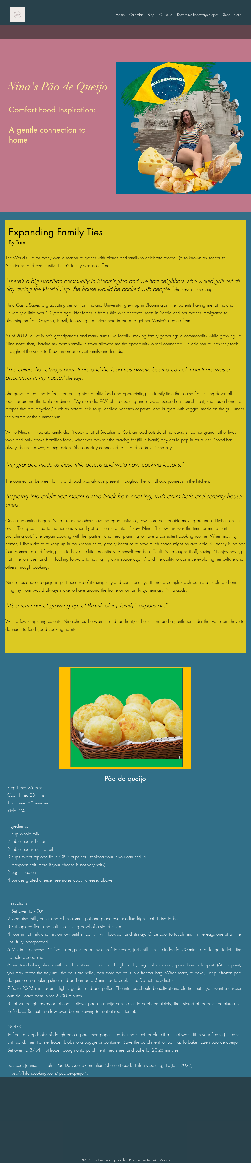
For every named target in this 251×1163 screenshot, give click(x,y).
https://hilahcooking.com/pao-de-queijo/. (48, 1073)
